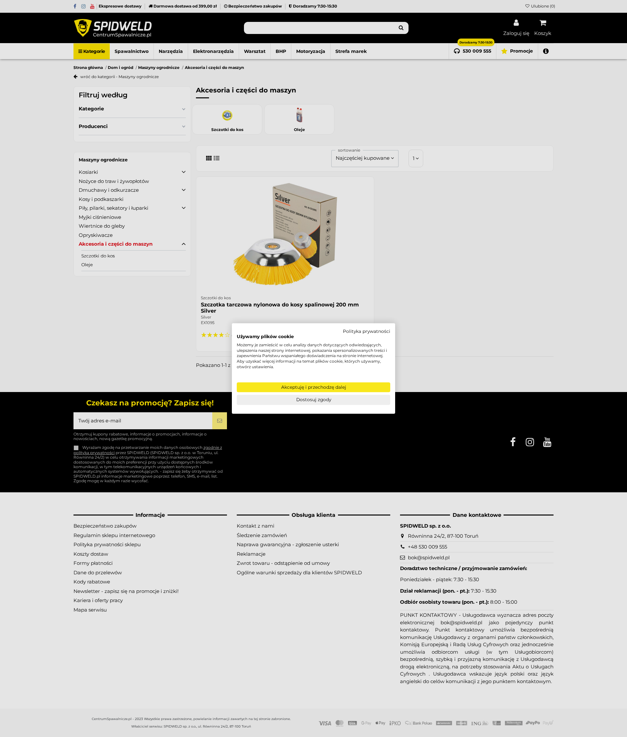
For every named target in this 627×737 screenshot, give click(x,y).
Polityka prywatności (366, 331)
